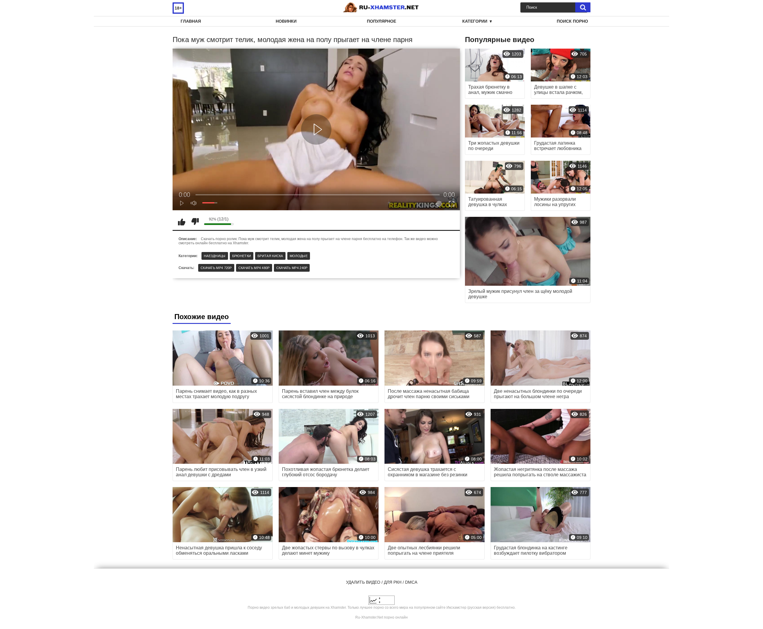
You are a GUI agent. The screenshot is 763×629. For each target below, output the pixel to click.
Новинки (286, 21)
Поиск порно (572, 21)
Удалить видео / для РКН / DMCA (381, 582)
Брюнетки (241, 256)
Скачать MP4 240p (292, 268)
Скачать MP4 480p (254, 268)
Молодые (299, 256)
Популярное (381, 21)
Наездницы (215, 256)
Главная (191, 21)
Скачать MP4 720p (216, 268)
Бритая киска (270, 256)
